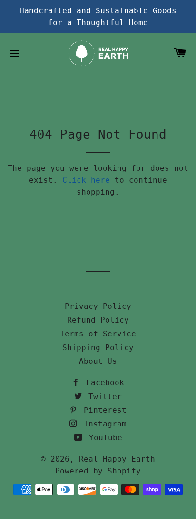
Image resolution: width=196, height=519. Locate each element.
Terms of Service (98, 333)
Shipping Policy (98, 347)
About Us (98, 361)
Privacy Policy (98, 306)
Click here (86, 180)
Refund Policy (98, 319)
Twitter (103, 396)
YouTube (103, 437)
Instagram (103, 423)
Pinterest (103, 410)
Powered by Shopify (98, 470)
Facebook (102, 382)
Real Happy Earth (117, 458)
